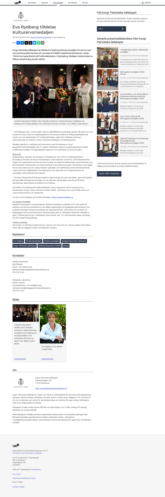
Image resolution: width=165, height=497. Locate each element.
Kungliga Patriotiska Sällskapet (74, 241)
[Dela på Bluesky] (34, 43)
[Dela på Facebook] (18, 43)
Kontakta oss (36, 469)
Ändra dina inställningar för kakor (24, 478)
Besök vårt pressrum (109, 174)
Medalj (66, 246)
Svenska (15, 487)
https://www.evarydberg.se (62, 197)
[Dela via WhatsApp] (38, 43)
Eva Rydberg (18, 241)
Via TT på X (16, 474)
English (21, 487)
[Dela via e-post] (42, 43)
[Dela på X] (26, 43)
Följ (101, 29)
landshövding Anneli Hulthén (49, 246)
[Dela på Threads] (30, 43)
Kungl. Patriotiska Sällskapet (41, 37)
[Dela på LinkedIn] (22, 43)
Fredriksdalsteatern (33, 241)
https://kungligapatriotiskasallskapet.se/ (51, 388)
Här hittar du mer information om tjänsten (27, 453)
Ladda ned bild (20, 359)
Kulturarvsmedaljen (51, 241)
